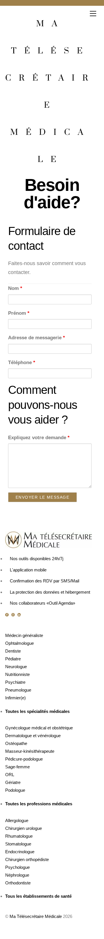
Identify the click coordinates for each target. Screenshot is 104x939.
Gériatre (13, 782)
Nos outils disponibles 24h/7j (36, 558)
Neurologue (16, 666)
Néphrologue (17, 875)
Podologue (15, 790)
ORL (9, 774)
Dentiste (13, 651)
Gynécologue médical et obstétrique (39, 727)
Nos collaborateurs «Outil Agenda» (42, 603)
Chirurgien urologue (23, 828)
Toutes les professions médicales (38, 803)
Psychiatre (15, 682)
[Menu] (93, 13)
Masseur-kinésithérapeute (29, 751)
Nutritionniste (17, 674)
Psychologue (17, 867)
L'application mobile (28, 569)
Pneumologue (18, 690)
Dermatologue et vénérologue (33, 735)
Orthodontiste (18, 882)
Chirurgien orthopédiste (27, 859)
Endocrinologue (19, 851)
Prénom (18, 313)
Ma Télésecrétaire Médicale (36, 916)
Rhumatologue (19, 836)
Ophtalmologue (19, 643)
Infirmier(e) (15, 697)
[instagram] (13, 614)
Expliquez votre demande (39, 437)
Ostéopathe (16, 743)
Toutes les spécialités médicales (37, 711)
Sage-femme (17, 766)
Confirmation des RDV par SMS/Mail (44, 580)
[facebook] (7, 614)
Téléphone (21, 362)
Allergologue (16, 820)
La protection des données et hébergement (50, 592)
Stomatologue (18, 843)
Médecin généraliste (24, 635)
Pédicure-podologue (24, 759)
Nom (15, 288)
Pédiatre (13, 658)
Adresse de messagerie (36, 337)
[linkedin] (19, 614)
